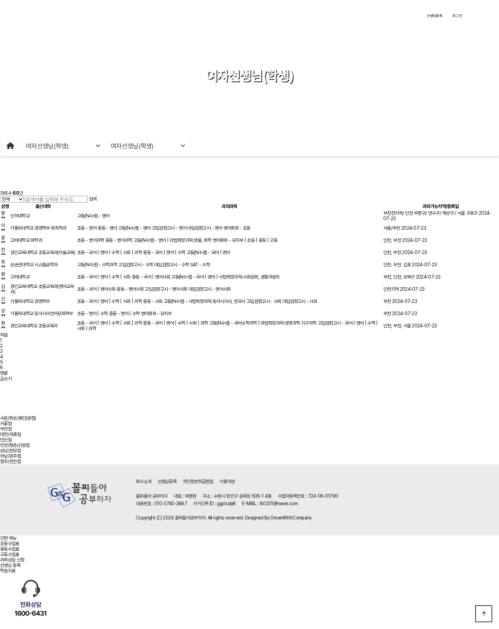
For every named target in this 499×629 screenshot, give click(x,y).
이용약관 (227, 481)
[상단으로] (483, 613)
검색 (93, 199)
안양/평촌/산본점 (15, 445)
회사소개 (143, 481)
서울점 (6, 423)
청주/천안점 (10, 461)
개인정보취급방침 (198, 481)
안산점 (6, 439)
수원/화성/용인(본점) (18, 418)
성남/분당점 (10, 450)
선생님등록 (435, 15)
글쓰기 (6, 378)
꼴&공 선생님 (216, 15)
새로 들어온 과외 (276, 15)
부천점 (6, 429)
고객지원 (336, 15)
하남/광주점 (10, 456)
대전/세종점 (10, 434)
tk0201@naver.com (278, 503)
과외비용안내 (156, 15)
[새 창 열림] (30, 601)
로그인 (457, 15)
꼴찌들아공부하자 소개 (97, 15)
